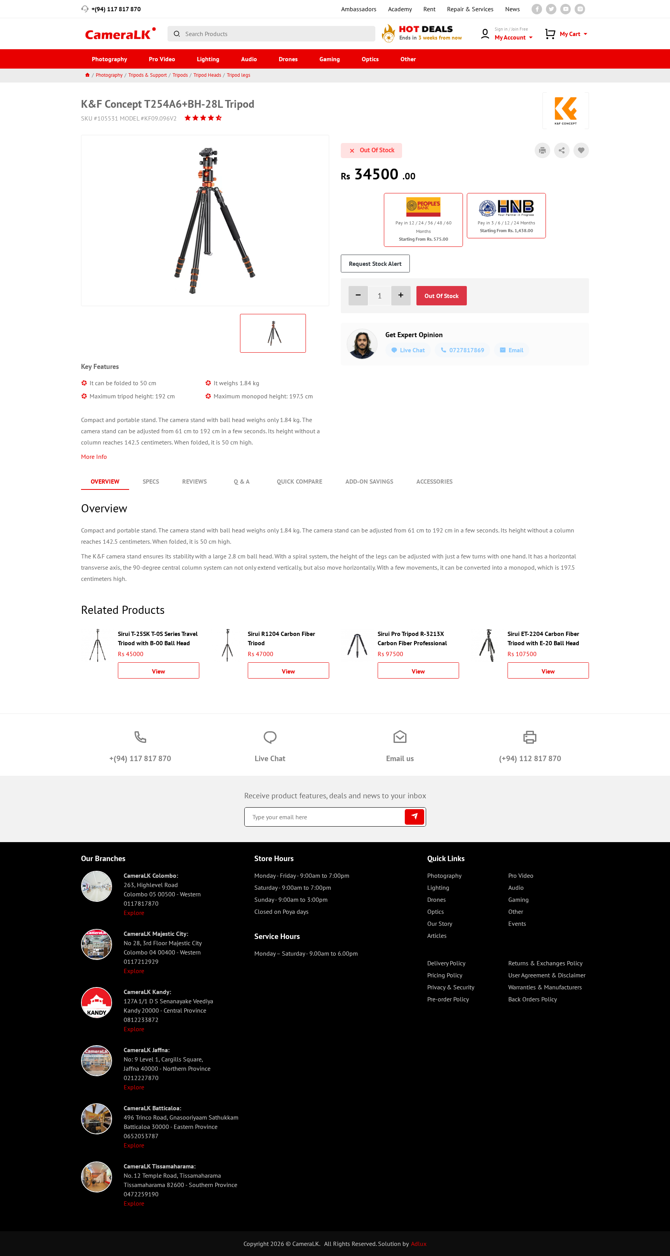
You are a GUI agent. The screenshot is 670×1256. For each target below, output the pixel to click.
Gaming (329, 59)
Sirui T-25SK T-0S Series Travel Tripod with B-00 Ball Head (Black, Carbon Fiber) (158, 637)
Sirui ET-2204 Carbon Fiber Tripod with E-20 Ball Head (543, 637)
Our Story (439, 923)
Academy (400, 9)
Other (408, 59)
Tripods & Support (147, 75)
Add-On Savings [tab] (369, 481)
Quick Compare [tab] (299, 481)
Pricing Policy (444, 975)
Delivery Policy (446, 963)
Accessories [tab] (434, 481)
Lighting (208, 59)
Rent (429, 9)
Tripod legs (238, 75)
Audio (249, 59)
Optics (370, 59)
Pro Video (162, 59)
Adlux (419, 1243)
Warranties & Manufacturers (545, 987)
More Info (94, 456)
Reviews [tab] (194, 481)
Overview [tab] (105, 481)
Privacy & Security (450, 987)
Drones (288, 59)
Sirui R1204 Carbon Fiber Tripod (281, 637)
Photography (109, 59)
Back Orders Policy (532, 999)
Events (517, 923)
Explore (134, 913)
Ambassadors (358, 9)
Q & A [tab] (242, 481)
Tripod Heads (207, 75)
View (158, 671)
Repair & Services (470, 9)
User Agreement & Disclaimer (546, 975)
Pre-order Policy (448, 999)
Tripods (180, 75)
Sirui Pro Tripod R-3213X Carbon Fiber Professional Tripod (412, 637)
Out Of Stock (442, 296)
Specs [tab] (151, 481)
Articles (437, 935)
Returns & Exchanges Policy (545, 963)
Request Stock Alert (375, 263)
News (512, 9)
